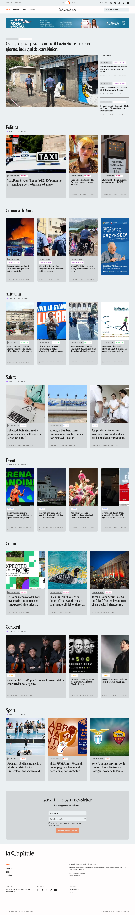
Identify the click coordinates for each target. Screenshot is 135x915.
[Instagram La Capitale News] (111, 3)
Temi (24, 10)
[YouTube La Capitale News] (128, 3)
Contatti (32, 10)
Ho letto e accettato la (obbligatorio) (65, 824)
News (8, 10)
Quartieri (16, 10)
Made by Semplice (123, 912)
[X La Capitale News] (119, 3)
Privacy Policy (75, 823)
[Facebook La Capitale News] (115, 3)
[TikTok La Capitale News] (123, 3)
